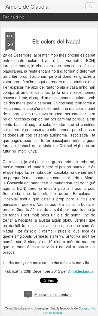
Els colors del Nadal (56, 41)
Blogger (83, 308)
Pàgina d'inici (14, 17)
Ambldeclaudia (80, 271)
